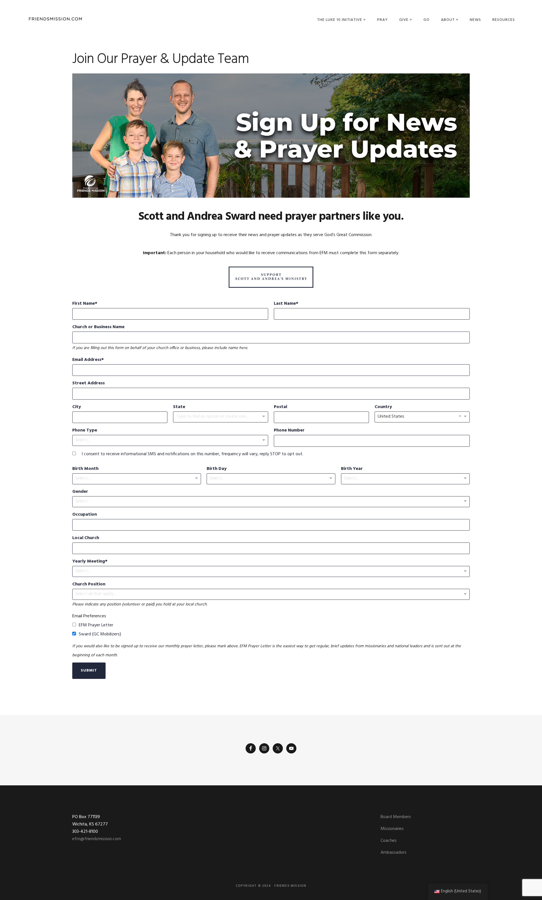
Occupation (84, 514)
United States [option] (391, 416)
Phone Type (84, 430)
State (179, 407)
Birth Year (352, 468)
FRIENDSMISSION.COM (55, 19)
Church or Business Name (98, 327)
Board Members (396, 817)
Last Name (285, 303)
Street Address (88, 383)
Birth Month (85, 468)
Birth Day (217, 468)
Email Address (86, 359)
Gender (80, 491)
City (76, 407)
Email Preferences (89, 616)
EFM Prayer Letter (96, 625)
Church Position (88, 584)
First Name (83, 303)
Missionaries (392, 829)
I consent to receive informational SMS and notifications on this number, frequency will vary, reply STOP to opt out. (192, 454)
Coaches (389, 840)
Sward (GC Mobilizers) (100, 634)
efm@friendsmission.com (96, 839)
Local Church (85, 538)
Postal (280, 407)
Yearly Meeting (88, 561)
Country (383, 407)
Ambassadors (393, 852)
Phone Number (289, 430)
